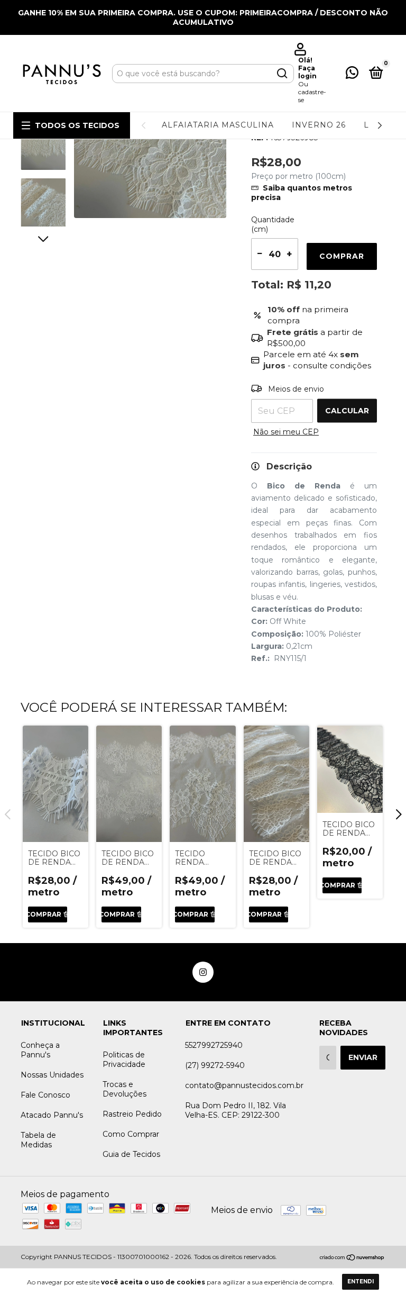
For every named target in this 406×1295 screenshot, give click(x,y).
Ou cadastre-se (312, 92)
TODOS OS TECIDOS (77, 125)
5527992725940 (214, 1045)
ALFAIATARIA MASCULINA (218, 125)
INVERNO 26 (319, 125)
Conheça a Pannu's (40, 1049)
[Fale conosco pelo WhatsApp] (352, 75)
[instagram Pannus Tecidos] (203, 972)
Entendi (360, 1281)
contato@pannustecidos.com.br (244, 1085)
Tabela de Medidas (38, 1139)
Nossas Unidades (52, 1075)
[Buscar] (281, 73)
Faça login (307, 72)
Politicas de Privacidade (124, 1059)
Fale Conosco (45, 1095)
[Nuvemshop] (352, 1258)
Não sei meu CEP (286, 432)
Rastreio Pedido (132, 1114)
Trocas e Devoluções (124, 1089)
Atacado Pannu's (52, 1115)
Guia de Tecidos (131, 1154)
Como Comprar (131, 1134)
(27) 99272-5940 (215, 1065)
